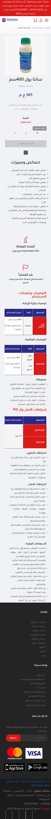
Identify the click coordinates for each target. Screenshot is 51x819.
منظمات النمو (38, 643)
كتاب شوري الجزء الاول (35, 701)
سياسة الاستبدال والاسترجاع (32, 680)
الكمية (25, 120)
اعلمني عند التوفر (39, 128)
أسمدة (42, 652)
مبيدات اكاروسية (37, 635)
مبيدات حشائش (38, 622)
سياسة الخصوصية (36, 696)
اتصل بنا (41, 688)
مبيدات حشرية (38, 627)
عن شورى (41, 675)
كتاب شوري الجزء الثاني (35, 705)
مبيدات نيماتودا (38, 639)
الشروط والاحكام (37, 684)
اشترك (13, 738)
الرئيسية (47, 28)
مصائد (42, 648)
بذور (43, 656)
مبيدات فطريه (37, 28)
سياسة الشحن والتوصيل (34, 692)
